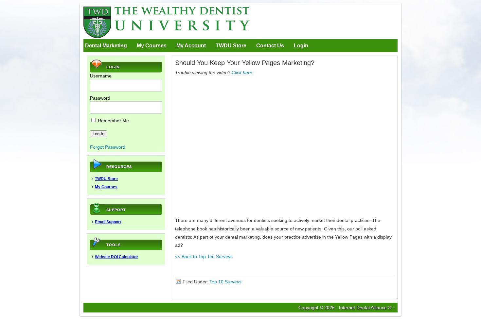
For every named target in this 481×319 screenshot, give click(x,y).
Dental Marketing (106, 45)
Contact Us (270, 45)
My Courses (152, 45)
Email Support (108, 222)
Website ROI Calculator (116, 257)
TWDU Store (231, 45)
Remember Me (113, 120)
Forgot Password (107, 147)
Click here (242, 72)
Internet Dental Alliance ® (365, 307)
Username (101, 75)
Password (100, 98)
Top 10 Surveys (225, 281)
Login (301, 45)
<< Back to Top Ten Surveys (204, 256)
